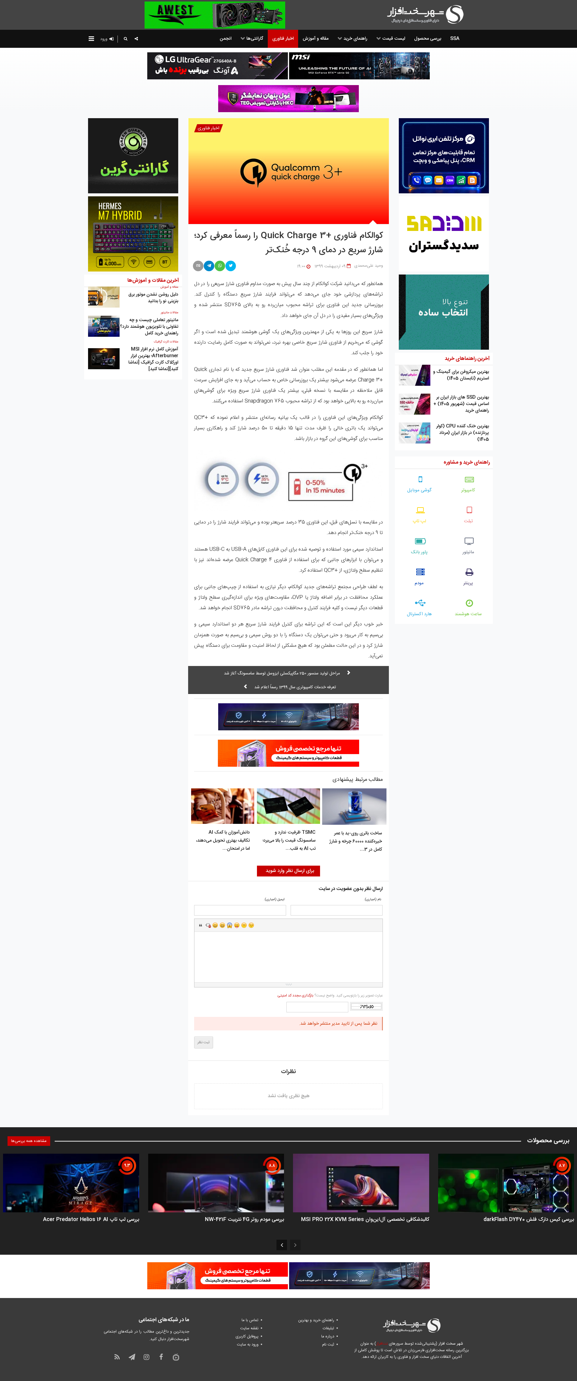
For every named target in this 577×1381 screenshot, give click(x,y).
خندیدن (215, 925)
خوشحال (222, 925)
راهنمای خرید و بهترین (316, 1320)
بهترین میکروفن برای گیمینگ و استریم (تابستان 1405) (461, 375)
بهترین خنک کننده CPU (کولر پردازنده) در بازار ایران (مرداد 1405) (462, 432)
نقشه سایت (249, 1328)
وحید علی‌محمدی (368, 265)
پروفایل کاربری (247, 1336)
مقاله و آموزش (169, 287)
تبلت (468, 521)
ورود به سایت (247, 1344)
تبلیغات (328, 1328)
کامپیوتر (468, 490)
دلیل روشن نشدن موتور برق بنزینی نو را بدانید (153, 298)
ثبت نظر (203, 1042)
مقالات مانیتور (169, 312)
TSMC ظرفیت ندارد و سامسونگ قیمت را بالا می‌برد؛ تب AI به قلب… (289, 840)
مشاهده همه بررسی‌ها (29, 1141)
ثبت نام (328, 1344)
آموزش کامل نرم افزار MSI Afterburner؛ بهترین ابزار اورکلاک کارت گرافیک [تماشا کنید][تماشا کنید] (153, 359)
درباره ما (327, 1336)
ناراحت (244, 925)
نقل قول (200, 925)
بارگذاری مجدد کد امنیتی (295, 996)
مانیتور (468, 552)
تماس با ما (250, 1320)
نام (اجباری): (372, 900)
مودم (419, 583)
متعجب (229, 925)
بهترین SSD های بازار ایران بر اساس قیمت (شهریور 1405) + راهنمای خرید (461, 404)
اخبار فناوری (208, 128)
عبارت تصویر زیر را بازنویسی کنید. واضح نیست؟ (330, 996)
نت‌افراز (382, 1343)
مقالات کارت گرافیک (166, 341)
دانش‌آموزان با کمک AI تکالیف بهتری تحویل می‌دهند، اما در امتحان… (223, 840)
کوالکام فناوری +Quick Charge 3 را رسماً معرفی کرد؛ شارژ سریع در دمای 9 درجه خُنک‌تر (288, 243)
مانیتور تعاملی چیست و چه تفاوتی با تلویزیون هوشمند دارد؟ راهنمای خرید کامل (149, 326)
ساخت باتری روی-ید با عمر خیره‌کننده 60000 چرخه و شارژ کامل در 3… (355, 841)
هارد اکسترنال (419, 614)
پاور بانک (419, 552)
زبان (237, 925)
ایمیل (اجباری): (274, 900)
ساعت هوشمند (468, 614)
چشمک (251, 925)
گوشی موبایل (419, 490)
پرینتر (468, 583)
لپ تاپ (419, 521)
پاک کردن (208, 925)
